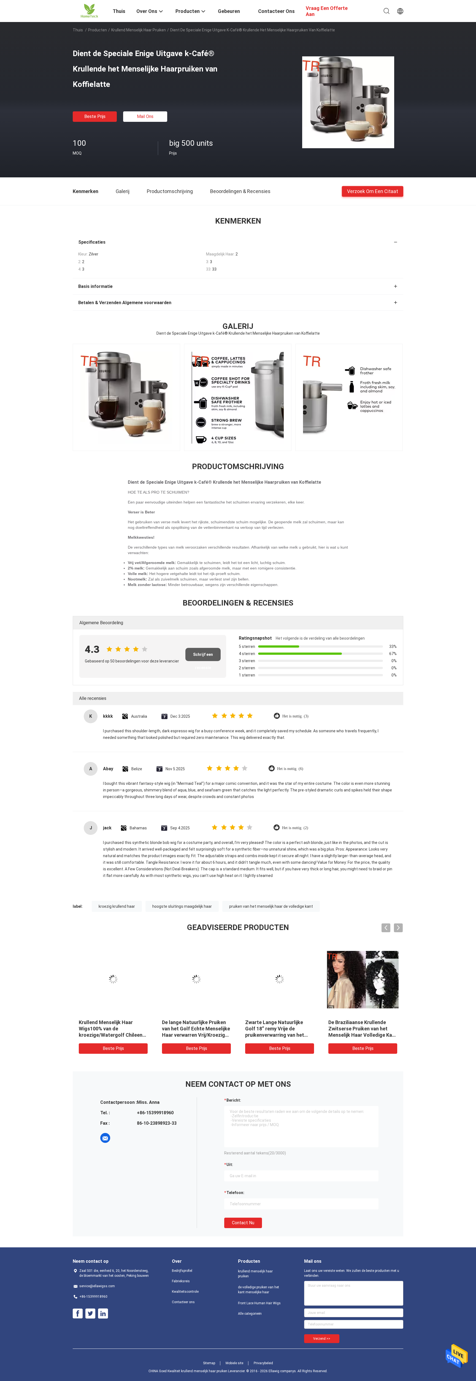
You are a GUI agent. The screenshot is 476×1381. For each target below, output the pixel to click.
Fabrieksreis (181, 1281)
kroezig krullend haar (117, 906)
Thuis (78, 30)
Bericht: (233, 1100)
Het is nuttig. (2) (295, 828)
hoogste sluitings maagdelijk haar (182, 906)
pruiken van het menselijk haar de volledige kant (271, 906)
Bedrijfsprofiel (182, 1271)
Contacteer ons (183, 1302)
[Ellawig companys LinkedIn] (103, 1314)
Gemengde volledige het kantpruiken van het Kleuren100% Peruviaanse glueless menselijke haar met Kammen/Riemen (112, 1034)
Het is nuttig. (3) (295, 716)
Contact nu (243, 1222)
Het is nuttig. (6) (290, 769)
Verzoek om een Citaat (372, 191)
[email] (105, 1138)
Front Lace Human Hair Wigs (259, 1303)
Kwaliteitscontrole (185, 1292)
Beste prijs (95, 116)
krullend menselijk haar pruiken (138, 30)
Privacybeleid (263, 1363)
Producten (97, 30)
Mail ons (145, 116)
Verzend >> (321, 1339)
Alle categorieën (250, 1314)
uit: (229, 1164)
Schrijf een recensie (203, 656)
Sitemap (209, 1363)
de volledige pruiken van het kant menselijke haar (258, 1289)
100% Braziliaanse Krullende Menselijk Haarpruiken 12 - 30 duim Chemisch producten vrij (278, 1028)
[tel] (121, 1138)
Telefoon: (235, 1192)
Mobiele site (234, 1363)
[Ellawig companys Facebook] (78, 1314)
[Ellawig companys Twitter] (90, 1314)
